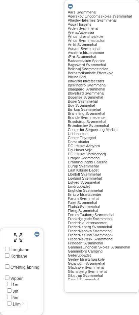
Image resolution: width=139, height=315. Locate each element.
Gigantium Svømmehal (86, 263)
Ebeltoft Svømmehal (84, 174)
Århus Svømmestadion (86, 40)
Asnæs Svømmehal (84, 49)
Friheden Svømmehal (85, 243)
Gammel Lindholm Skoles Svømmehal (99, 247)
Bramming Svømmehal (86, 113)
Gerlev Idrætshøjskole (86, 259)
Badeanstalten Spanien (86, 61)
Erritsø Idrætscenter (84, 194)
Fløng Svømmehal (83, 211)
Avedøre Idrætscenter (86, 53)
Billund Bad (77, 77)
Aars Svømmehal (82, 12)
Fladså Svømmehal (84, 207)
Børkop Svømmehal (84, 109)
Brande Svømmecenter (87, 117)
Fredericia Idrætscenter (87, 223)
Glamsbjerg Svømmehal (87, 271)
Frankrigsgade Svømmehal (90, 219)
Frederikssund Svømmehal (90, 235)
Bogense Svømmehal (85, 97)
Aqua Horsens (79, 24)
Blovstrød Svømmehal (86, 93)
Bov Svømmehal (81, 105)
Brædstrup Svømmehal (87, 122)
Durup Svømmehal (83, 166)
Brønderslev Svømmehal (88, 126)
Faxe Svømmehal (82, 203)
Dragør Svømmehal (84, 158)
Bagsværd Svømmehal (87, 65)
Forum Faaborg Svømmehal (91, 215)
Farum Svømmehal (83, 198)
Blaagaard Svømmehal (86, 89)
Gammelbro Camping (85, 251)
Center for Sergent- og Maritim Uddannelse (92, 132)
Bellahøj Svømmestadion (88, 69)
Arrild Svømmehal (82, 45)
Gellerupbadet (79, 255)
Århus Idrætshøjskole (85, 36)
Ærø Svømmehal (82, 57)
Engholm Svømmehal (85, 190)
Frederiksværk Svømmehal (90, 239)
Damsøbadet (78, 142)
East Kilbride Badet (83, 170)
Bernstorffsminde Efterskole (90, 73)
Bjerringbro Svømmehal (87, 85)
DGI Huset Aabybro (84, 146)
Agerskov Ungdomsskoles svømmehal (100, 16)
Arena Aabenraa (81, 32)
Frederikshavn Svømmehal (90, 231)
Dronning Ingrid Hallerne (87, 162)
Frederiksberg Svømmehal (90, 227)
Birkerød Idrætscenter (86, 81)
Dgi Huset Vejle (80, 150)
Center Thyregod (82, 138)
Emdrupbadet (79, 186)
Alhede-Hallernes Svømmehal (92, 20)
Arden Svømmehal (83, 28)
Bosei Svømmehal (83, 101)
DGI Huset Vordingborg (87, 154)
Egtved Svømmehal (84, 182)
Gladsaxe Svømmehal (86, 267)
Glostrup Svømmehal (85, 275)
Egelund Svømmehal (85, 178)
